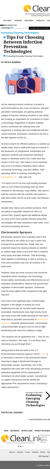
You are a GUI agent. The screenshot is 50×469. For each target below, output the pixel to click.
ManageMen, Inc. (9, 177)
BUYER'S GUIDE (27, 431)
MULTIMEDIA (14, 431)
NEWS (6, 431)
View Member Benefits (27, 443)
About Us (12, 452)
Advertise (20, 452)
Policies (42, 452)
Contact (27, 452)
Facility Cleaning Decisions (40, 15)
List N (42, 354)
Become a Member (13, 443)
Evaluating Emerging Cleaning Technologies (25, 56)
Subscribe (35, 452)
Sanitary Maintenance (38, 14)
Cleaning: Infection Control (39, 28)
